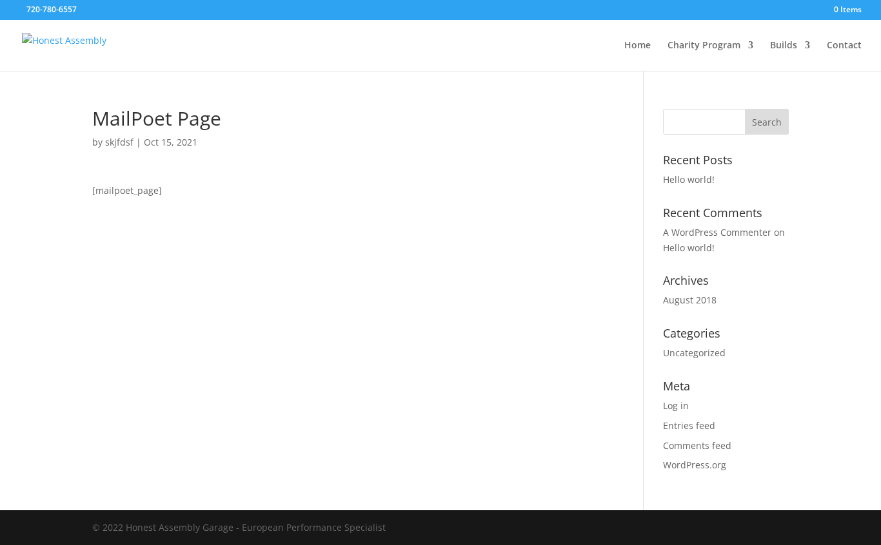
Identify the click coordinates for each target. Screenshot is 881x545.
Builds (783, 46)
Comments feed (697, 445)
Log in (676, 405)
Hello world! (689, 179)
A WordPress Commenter (717, 232)
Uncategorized (694, 353)
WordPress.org (694, 465)
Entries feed (689, 425)
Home (637, 46)
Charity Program (704, 46)
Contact (844, 46)
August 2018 (690, 300)
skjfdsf (119, 142)
